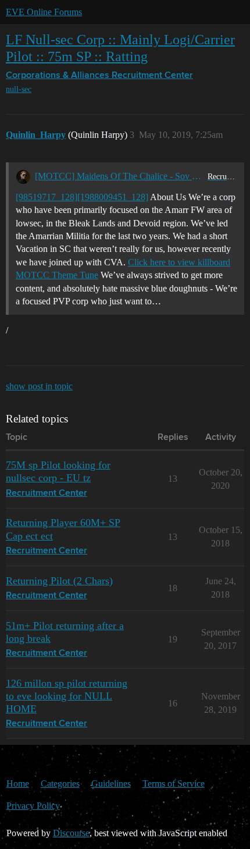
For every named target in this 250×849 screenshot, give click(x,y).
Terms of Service (173, 783)
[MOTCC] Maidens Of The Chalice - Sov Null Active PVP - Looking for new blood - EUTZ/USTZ (119, 176)
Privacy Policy (33, 806)
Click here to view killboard (179, 262)
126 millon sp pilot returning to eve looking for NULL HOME (66, 696)
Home (17, 783)
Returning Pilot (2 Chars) (59, 581)
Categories (60, 783)
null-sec (18, 89)
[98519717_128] (46, 197)
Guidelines (111, 783)
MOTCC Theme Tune (57, 275)
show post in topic (39, 386)
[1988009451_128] (112, 197)
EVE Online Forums (44, 12)
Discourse (71, 833)
